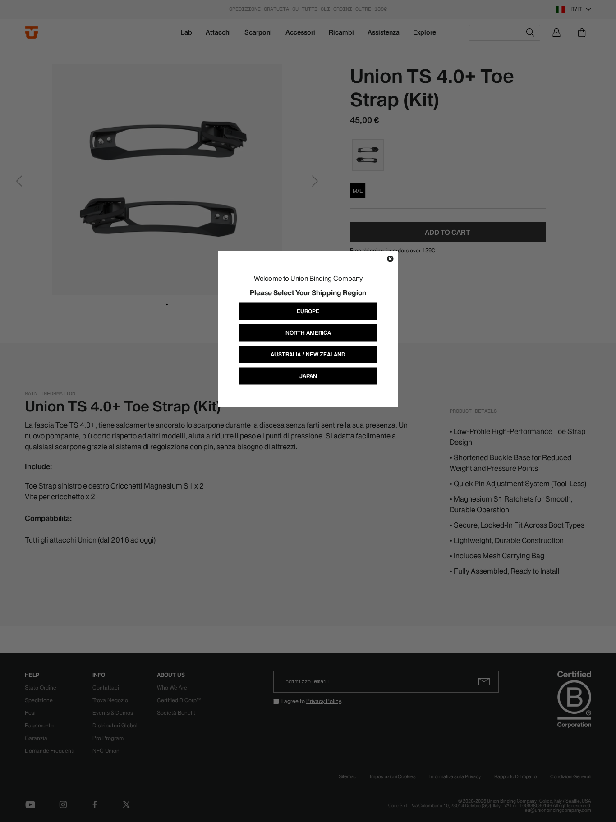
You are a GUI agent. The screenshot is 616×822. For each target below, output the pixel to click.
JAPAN (308, 375)
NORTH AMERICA (308, 332)
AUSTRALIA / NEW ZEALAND (308, 354)
